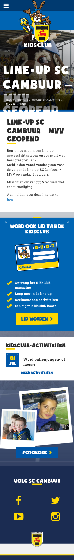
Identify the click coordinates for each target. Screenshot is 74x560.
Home (10, 100)
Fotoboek (35, 452)
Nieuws (22, 100)
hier (10, 199)
